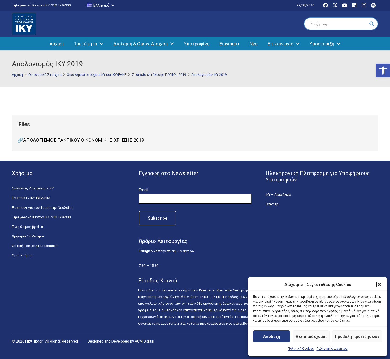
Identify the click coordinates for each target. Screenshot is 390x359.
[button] (383, 70)
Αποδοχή (271, 336)
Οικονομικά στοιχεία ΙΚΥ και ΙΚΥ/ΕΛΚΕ (96, 75)
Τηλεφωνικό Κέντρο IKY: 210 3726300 (41, 217)
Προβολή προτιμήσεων (357, 336)
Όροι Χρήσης (22, 255)
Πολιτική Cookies (301, 349)
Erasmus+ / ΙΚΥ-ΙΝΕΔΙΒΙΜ (31, 198)
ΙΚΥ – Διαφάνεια (278, 195)
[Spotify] (373, 5)
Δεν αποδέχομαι (311, 336)
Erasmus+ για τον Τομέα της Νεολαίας (42, 208)
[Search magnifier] (371, 24)
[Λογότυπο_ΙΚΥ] (24, 24)
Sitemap (272, 204)
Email (143, 190)
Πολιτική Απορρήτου (332, 349)
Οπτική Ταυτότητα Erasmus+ (35, 246)
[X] (335, 5)
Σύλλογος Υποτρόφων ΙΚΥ (33, 188)
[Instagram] (364, 5)
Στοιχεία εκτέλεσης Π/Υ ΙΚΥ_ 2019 (159, 75)
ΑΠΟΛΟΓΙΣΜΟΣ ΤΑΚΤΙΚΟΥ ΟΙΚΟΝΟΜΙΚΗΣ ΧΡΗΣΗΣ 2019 (83, 140)
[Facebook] (325, 5)
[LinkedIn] (354, 5)
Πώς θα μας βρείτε (27, 227)
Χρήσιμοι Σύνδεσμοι (28, 236)
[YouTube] (344, 5)
